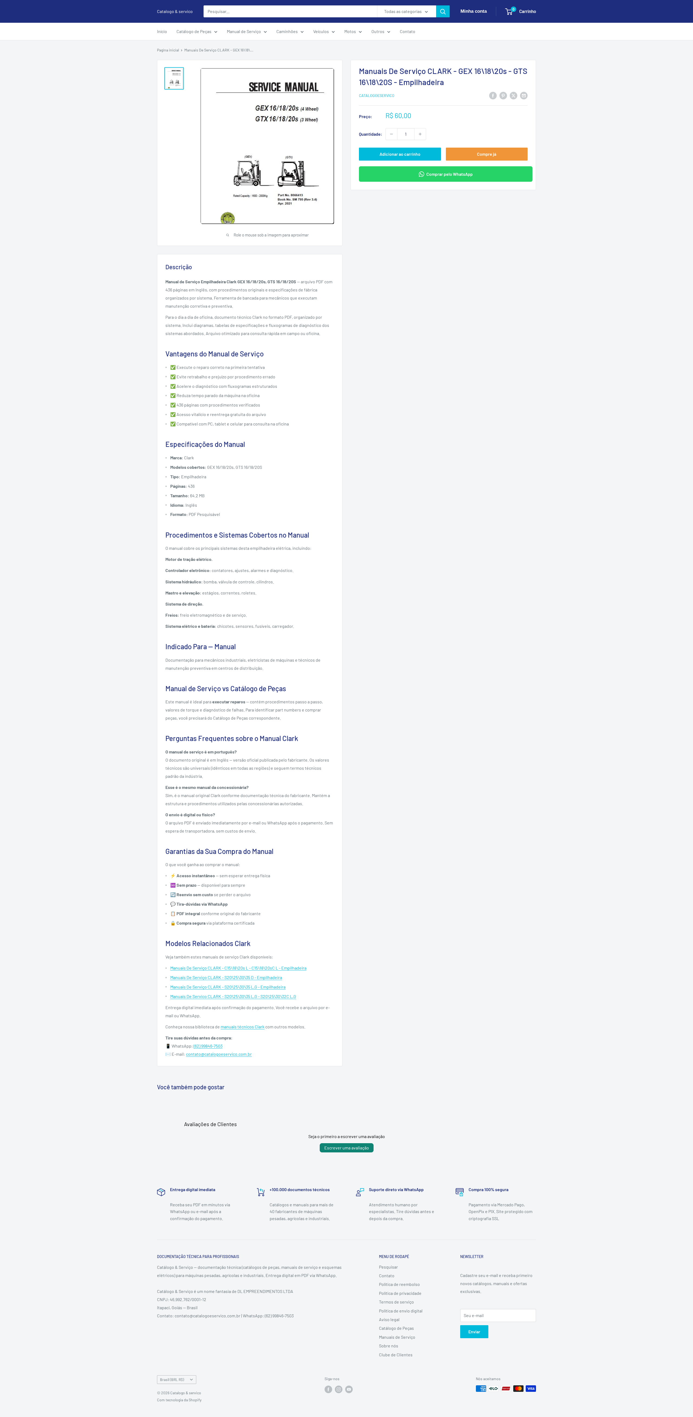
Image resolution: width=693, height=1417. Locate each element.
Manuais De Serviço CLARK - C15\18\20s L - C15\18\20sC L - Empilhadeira (238, 967)
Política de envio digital (401, 1310)
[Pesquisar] (443, 11)
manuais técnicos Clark (242, 1026)
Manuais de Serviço (397, 1337)
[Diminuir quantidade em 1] (391, 134)
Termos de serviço (396, 1301)
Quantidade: (370, 133)
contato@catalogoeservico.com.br (219, 1054)
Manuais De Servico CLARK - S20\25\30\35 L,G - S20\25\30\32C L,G (233, 996)
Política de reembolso (399, 1284)
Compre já (486, 154)
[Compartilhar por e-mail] (524, 95)
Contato (407, 31)
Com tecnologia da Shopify (179, 1400)
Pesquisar (388, 1266)
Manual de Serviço (244, 31)
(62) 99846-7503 (208, 1045)
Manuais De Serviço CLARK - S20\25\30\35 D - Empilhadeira (226, 977)
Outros (377, 31)
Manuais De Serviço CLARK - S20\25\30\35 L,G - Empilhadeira (228, 986)
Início (162, 31)
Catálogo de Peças (193, 31)
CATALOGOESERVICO (376, 95)
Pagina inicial (168, 50)
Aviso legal (389, 1319)
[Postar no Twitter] (513, 95)
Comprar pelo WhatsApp (449, 174)
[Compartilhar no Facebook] (493, 95)
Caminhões (287, 31)
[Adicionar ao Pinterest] (503, 95)
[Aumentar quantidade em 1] (420, 134)
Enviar (474, 1331)
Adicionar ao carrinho (400, 154)
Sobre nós (388, 1345)
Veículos (321, 31)
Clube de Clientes (396, 1354)
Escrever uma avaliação (346, 1147)
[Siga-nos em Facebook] (328, 1389)
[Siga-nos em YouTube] (349, 1389)
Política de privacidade (400, 1293)
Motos (350, 31)
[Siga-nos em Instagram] (338, 1389)
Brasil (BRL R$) (172, 1379)
